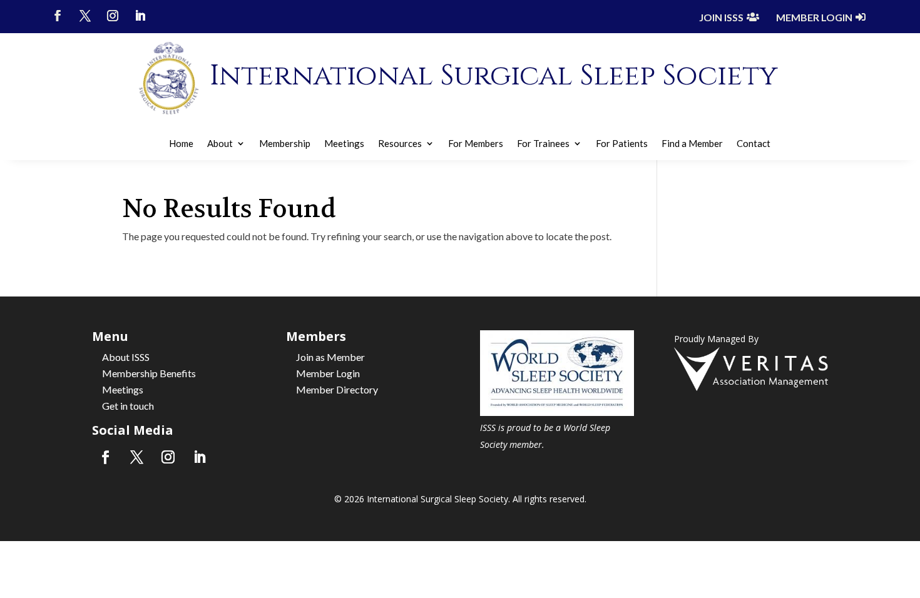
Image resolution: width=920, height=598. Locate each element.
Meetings (344, 144)
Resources (400, 144)
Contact (753, 144)
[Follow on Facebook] (57, 15)
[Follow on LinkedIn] (140, 15)
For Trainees (543, 144)
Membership (284, 144)
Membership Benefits (149, 373)
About (220, 144)
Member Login (814, 17)
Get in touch (128, 406)
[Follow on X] (85, 15)
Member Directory (337, 389)
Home (181, 144)
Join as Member (330, 357)
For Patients (622, 144)
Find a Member (692, 144)
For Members (475, 144)
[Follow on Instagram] (112, 15)
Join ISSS (721, 17)
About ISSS (126, 357)
